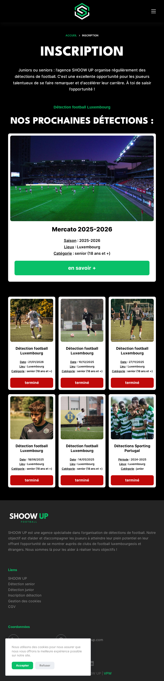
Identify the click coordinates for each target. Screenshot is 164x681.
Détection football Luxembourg (82, 107)
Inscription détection (24, 595)
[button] (31, 383)
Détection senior (21, 584)
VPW (108, 673)
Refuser (45, 665)
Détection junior (21, 590)
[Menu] (153, 11)
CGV (12, 606)
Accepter (22, 665)
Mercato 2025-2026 (82, 229)
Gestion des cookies (24, 601)
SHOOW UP (17, 578)
